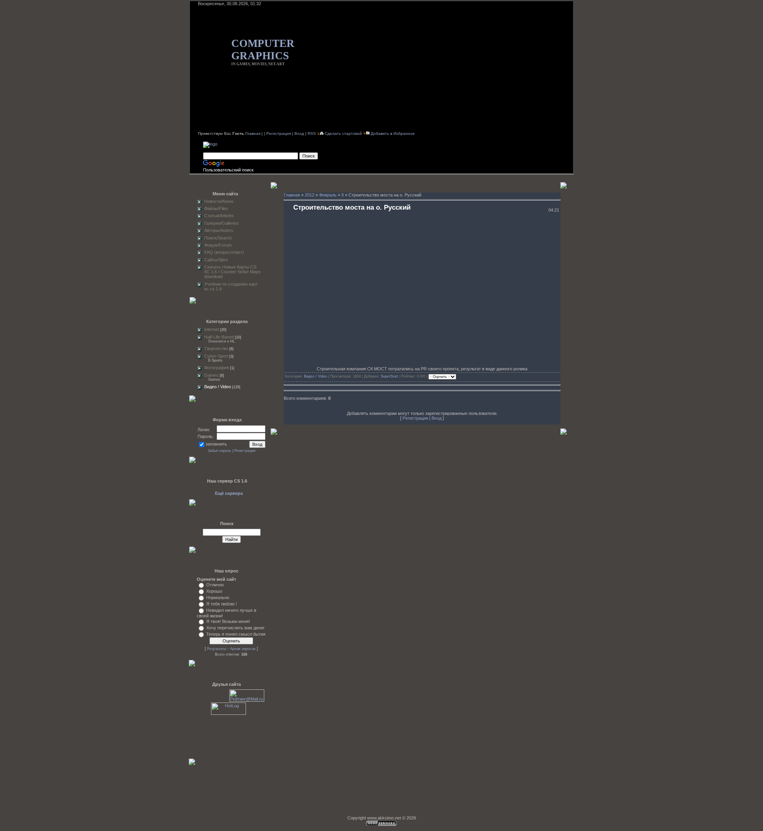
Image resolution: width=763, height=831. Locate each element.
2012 (309, 195)
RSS (312, 133)
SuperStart (389, 376)
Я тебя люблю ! (221, 603)
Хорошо (214, 591)
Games (211, 375)
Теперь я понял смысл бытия (235, 634)
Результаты (216, 649)
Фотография (216, 367)
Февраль (328, 195)
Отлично (215, 584)
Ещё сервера (229, 493)
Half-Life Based (219, 337)
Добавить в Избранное (393, 133)
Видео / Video (217, 386)
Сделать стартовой (344, 133)
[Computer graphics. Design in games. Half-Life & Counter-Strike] (210, 144)
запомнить (216, 444)
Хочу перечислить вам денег (235, 627)
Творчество (216, 348)
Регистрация (278, 133)
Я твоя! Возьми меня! (228, 621)
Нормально (217, 597)
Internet (211, 329)
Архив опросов (243, 649)
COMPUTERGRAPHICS (262, 49)
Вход (299, 133)
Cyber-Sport (216, 356)
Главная (252, 133)
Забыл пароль (219, 451)
